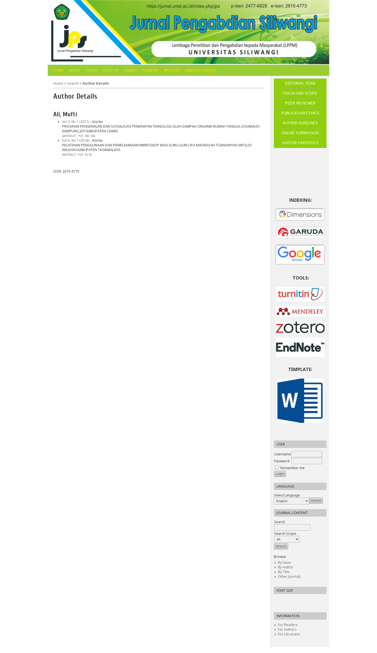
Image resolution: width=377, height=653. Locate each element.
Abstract (69, 136)
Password (282, 461)
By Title (284, 571)
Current (150, 70)
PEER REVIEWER (300, 103)
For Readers (288, 624)
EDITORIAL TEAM (300, 83)
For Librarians (289, 634)
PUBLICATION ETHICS (300, 113)
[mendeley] (300, 315)
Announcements (200, 70)
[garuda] (300, 238)
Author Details (96, 83)
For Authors (287, 629)
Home (58, 70)
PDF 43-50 (85, 155)
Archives (172, 70)
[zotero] (300, 331)
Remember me (292, 468)
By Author (285, 567)
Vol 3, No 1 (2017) (75, 121)
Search (279, 522)
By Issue (284, 562)
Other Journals (289, 576)
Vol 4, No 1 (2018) (75, 140)
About (75, 70)
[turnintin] (300, 300)
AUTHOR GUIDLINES (300, 123)
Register (111, 70)
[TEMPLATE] (300, 421)
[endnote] (300, 355)
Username (282, 454)
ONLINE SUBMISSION (300, 133)
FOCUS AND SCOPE (300, 93)
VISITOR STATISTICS (300, 143)
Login (91, 70)
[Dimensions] (300, 220)
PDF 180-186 (86, 136)
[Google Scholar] (300, 254)
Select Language (287, 495)
